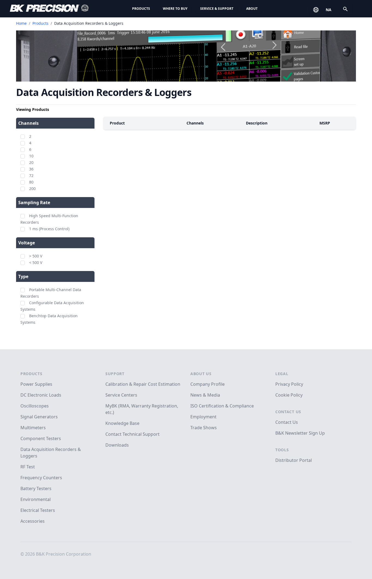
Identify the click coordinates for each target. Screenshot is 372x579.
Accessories (32, 521)
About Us (201, 373)
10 (31, 155)
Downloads (117, 445)
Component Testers (40, 438)
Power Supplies (36, 384)
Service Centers (121, 395)
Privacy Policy (289, 384)
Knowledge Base (122, 423)
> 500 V (35, 256)
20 (31, 162)
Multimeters (33, 428)
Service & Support (216, 8)
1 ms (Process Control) (49, 228)
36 (31, 169)
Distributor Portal (293, 460)
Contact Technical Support (132, 434)
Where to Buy (175, 8)
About (252, 8)
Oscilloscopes (34, 406)
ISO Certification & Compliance (222, 406)
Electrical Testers (37, 510)
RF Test (27, 467)
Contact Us (288, 411)
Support (114, 373)
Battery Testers (35, 488)
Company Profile (207, 384)
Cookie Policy (289, 395)
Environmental (35, 499)
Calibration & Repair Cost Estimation (142, 384)
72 (31, 175)
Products (141, 8)
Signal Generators (39, 417)
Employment (203, 417)
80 (31, 182)
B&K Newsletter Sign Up (300, 433)
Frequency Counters (41, 478)
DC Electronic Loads (40, 395)
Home (21, 23)
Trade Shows (203, 428)
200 (32, 188)
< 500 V (35, 262)
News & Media (205, 395)
